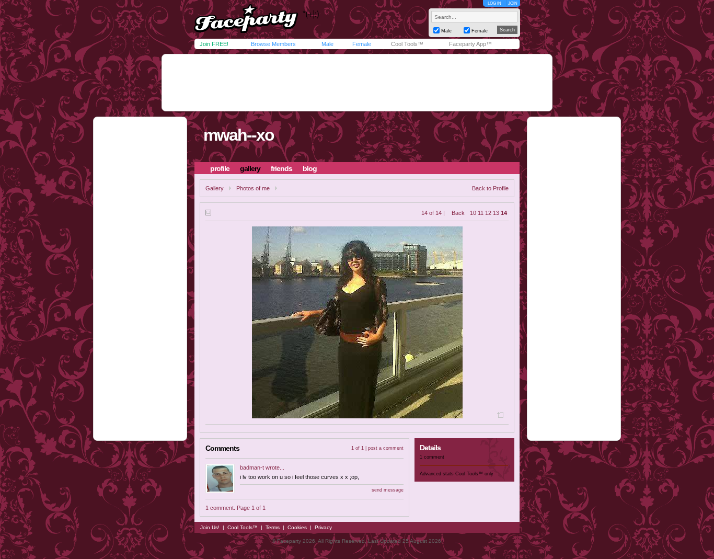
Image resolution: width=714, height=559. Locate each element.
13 (496, 213)
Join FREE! (214, 44)
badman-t (252, 467)
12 (488, 213)
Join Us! (210, 527)
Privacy (323, 527)
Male (327, 44)
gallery (250, 168)
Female (361, 44)
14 (504, 213)
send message (388, 490)
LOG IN (494, 3)
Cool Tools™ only (474, 473)
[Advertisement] (357, 82)
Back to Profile (490, 188)
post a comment (386, 448)
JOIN (512, 3)
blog (310, 168)
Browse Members (273, 44)
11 (480, 213)
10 (473, 213)
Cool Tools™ (407, 44)
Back (458, 213)
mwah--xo (238, 135)
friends (281, 168)
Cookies (297, 527)
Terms (273, 527)
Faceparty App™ (470, 44)
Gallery (214, 188)
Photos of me (253, 188)
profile (219, 168)
